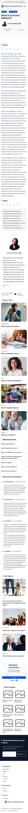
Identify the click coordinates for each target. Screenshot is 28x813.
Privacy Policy (4, 810)
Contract (4, 324)
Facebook (5, 798)
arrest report (16, 87)
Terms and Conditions (13, 810)
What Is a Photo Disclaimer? (10, 326)
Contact (5, 791)
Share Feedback (20, 294)
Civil (2, 405)
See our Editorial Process (8, 294)
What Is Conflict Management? (11, 380)
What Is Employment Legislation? (14, 656)
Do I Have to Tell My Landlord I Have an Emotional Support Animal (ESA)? (14, 603)
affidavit (9, 54)
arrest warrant (13, 63)
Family (3, 432)
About (4, 788)
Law (2, 378)
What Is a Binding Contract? (10, 353)
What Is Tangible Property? (10, 408)
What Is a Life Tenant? (8, 435)
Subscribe (14, 677)
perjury (6, 123)
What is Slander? (18, 714)
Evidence (5, 776)
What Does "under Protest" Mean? (14, 630)
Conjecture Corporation (16, 808)
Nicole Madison (14, 23)
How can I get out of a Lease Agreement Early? (8, 730)
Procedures (6, 769)
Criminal (5, 771)
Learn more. (23, 2)
